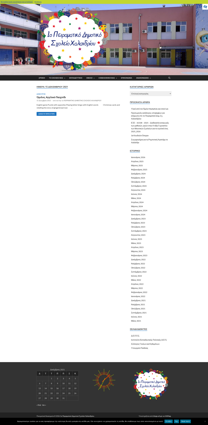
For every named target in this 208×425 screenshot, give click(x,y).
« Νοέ (39, 405)
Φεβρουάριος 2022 (139, 292)
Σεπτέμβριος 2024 (138, 186)
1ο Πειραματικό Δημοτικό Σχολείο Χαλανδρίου (77, 416)
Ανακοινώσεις (142, 78)
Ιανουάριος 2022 (138, 296)
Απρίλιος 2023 (137, 247)
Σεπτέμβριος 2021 (138, 312)
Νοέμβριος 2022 (138, 263)
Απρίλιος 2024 (137, 202)
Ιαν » (44, 405)
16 (57, 388)
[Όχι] (205, 421)
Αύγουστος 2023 (138, 235)
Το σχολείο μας (56, 78)
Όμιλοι (89, 78)
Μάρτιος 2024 (137, 206)
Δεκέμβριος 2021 (138, 300)
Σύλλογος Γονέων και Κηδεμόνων (145, 344)
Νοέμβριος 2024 (138, 178)
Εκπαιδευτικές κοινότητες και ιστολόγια (16, 2)
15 (51, 388)
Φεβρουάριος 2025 (139, 169)
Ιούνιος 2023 (136, 239)
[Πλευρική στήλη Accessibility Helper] (205, 7)
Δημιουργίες (41, 94)
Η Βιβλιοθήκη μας (107, 78)
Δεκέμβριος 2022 (138, 259)
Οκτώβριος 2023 (138, 227)
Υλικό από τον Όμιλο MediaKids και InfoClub (149, 109)
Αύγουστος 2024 (138, 190)
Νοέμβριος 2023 (138, 223)
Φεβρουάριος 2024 (139, 210)
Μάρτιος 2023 (137, 251)
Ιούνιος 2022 (136, 276)
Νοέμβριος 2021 (138, 304)
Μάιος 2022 (136, 280)
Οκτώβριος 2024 (138, 182)
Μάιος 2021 (136, 321)
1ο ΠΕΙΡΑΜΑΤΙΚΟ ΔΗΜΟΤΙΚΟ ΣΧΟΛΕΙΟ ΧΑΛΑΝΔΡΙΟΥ (81, 100)
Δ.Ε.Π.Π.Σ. (135, 336)
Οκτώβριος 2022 (138, 267)
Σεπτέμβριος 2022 (138, 272)
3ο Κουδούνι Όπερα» (140, 135)
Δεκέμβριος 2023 (138, 218)
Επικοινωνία (126, 78)
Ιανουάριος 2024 (138, 214)
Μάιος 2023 (136, 243)
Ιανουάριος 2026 (138, 157)
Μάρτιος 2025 (137, 165)
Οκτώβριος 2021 (138, 308)
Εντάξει (169, 421)
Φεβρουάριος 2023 (139, 255)
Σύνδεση (37, 2)
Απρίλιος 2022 (137, 284)
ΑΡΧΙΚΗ (42, 78)
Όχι (176, 421)
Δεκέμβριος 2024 (138, 173)
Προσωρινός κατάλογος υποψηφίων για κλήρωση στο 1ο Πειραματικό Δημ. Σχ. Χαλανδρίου (148, 116)
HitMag (168, 416)
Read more (185, 421)
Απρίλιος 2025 (137, 161)
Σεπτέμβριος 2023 (138, 231)
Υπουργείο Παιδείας (139, 348)
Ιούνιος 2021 (136, 317)
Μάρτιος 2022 (137, 288)
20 (40, 393)
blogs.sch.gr (157, 416)
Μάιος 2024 (136, 198)
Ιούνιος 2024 (136, 194)
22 (51, 393)
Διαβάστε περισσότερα (46, 113)
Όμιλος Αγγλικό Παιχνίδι (51, 97)
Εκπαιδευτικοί (75, 78)
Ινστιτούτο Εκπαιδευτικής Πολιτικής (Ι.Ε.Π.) (149, 340)
